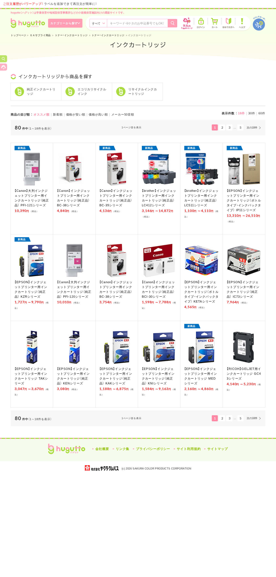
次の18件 (252, 127)
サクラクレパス (102, 468)
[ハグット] (28, 23)
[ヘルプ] (242, 23)
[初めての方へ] (228, 23)
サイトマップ (217, 449)
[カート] (214, 23)
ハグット (66, 449)
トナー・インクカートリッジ (71, 35)
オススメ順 (42, 114)
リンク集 (123, 449)
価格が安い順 (75, 114)
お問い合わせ (3, 67)
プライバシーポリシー (153, 449)
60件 (261, 113)
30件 (251, 113)
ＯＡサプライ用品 (41, 35)
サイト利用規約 (189, 449)
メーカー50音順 (122, 114)
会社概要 (102, 449)
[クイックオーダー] (259, 23)
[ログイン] (201, 23)
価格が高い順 (98, 114)
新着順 (58, 114)
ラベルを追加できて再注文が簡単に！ (50, 3)
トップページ (18, 35)
